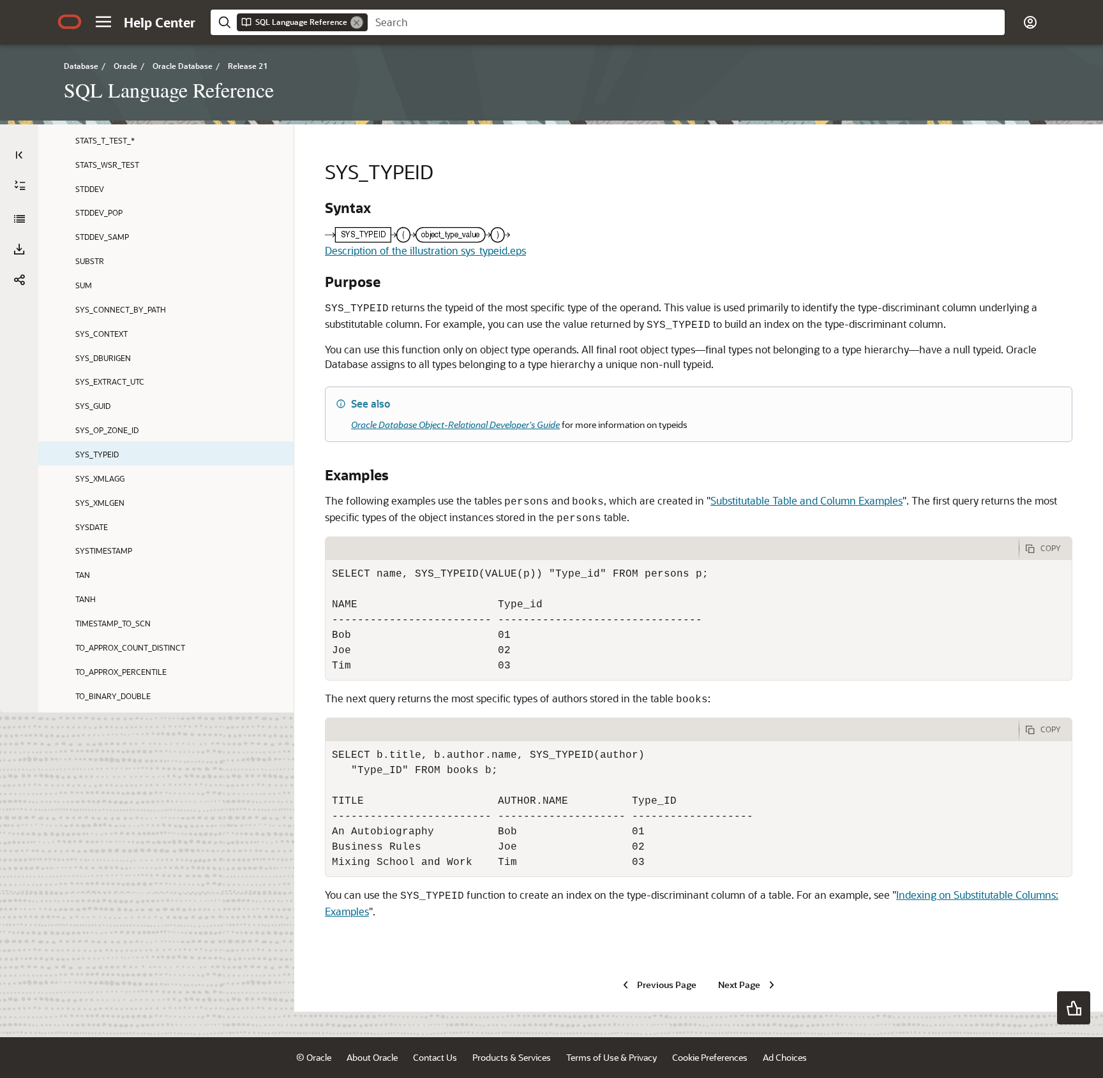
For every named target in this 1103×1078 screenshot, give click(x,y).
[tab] (672, 548)
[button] (103, 22)
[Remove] (357, 22)
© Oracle (313, 1057)
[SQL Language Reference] (19, 218)
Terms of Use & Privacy (611, 1057)
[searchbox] (686, 22)
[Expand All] (20, 185)
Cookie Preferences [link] (709, 1057)
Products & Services (511, 1057)
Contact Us (435, 1057)
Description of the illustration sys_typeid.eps (425, 250)
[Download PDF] (19, 249)
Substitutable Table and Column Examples (806, 500)
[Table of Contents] (19, 155)
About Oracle (372, 1057)
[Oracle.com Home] (69, 21)
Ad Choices (785, 1057)
